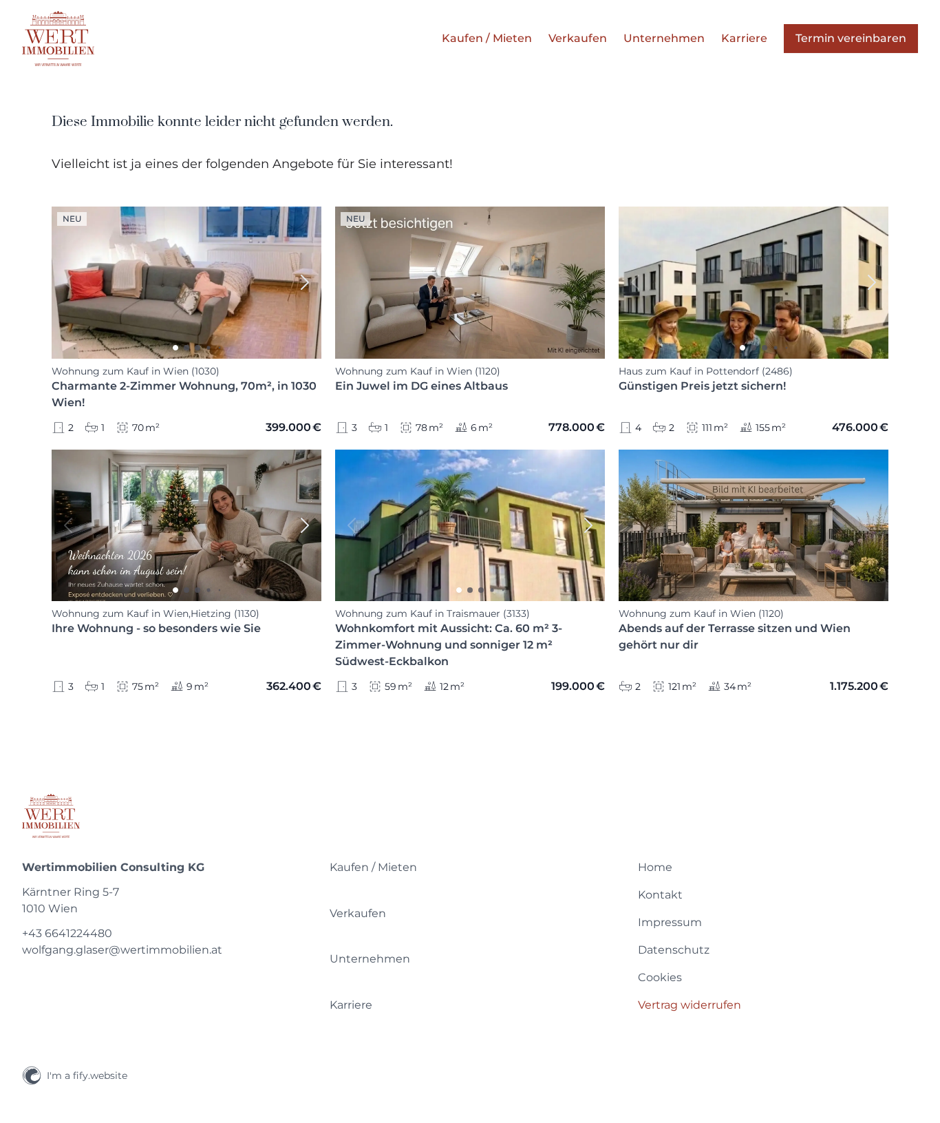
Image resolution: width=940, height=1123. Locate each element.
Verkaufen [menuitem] (577, 38)
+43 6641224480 (67, 933)
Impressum (670, 922)
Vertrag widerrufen (689, 1004)
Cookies (660, 977)
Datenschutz (673, 949)
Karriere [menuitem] (744, 38)
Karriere (351, 1004)
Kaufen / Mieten (373, 867)
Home (655, 867)
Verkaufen (358, 913)
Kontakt (660, 894)
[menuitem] (470, 867)
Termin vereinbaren (850, 38)
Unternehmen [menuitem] (664, 38)
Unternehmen (370, 958)
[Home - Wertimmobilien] (58, 38)
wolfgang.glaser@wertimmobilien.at (122, 949)
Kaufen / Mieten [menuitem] (487, 38)
